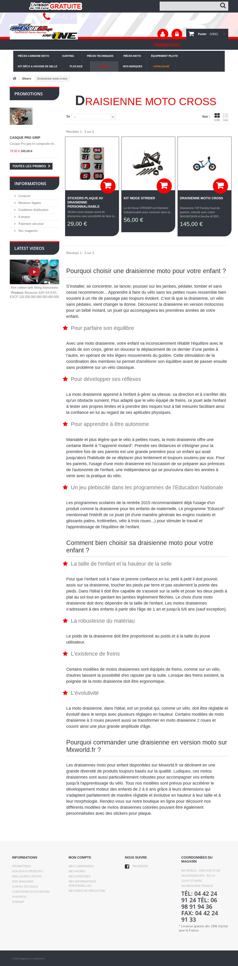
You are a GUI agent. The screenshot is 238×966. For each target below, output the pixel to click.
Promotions (28, 94)
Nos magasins (27, 230)
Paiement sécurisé (30, 223)
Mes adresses (79, 876)
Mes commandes (81, 866)
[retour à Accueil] (14, 78)
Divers (26, 78)
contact (218, 44)
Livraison (23, 196)
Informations (30, 183)
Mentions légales (29, 203)
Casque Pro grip (25, 137)
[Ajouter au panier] (108, 186)
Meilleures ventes (27, 876)
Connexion (177, 34)
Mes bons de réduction (87, 890)
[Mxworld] (44, 31)
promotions (167, 44)
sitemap (18, 902)
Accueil (142, 44)
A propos (23, 217)
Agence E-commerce (33, 958)
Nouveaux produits (27, 871)
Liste (225, 120)
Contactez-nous (25, 886)
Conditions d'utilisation (32, 210)
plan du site (195, 44)
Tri (68, 116)
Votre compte (162, 34)
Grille (217, 120)
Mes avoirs (77, 871)
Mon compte (80, 857)
